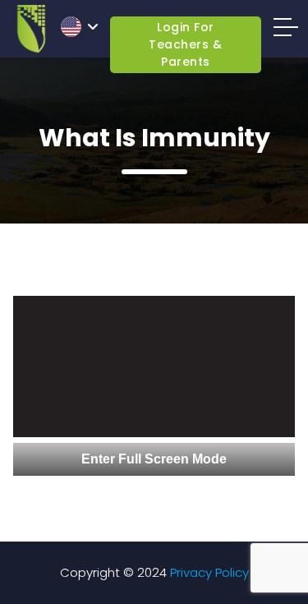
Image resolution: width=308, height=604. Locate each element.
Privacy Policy (209, 572)
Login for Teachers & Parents (185, 44)
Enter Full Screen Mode (154, 459)
